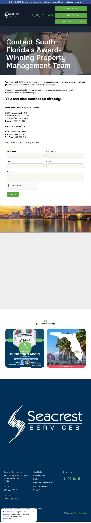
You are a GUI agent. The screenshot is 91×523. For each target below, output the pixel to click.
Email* (49, 161)
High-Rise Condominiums (43, 483)
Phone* (10, 161)
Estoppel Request (40, 486)
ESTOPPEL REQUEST (71, 8)
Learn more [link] (7, 519)
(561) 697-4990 (10, 490)
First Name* (12, 151)
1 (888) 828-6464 (42, 15)
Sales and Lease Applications (71, 22)
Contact (36, 490)
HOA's (35, 479)
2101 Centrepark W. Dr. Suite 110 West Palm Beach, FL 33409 (15, 478)
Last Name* (51, 151)
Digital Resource (80, 513)
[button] (3, 29)
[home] (12, 15)
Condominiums (39, 475)
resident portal (71, 15)
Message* (11, 172)
